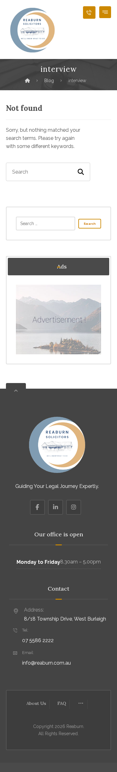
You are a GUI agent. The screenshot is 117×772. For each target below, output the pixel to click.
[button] (105, 12)
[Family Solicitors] (32, 30)
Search (90, 223)
